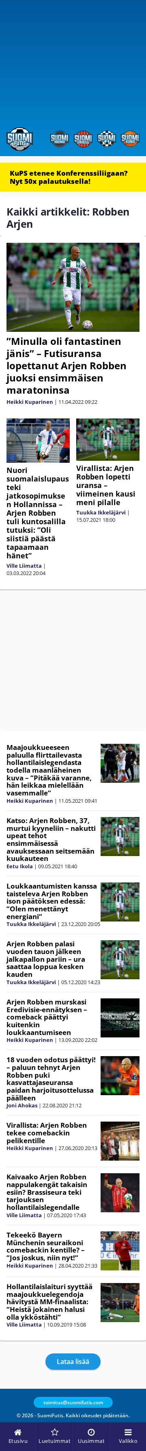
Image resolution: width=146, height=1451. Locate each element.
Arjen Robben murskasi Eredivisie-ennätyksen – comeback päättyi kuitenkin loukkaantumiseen (46, 1017)
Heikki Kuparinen (29, 401)
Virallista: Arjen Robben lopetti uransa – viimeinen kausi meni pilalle (105, 485)
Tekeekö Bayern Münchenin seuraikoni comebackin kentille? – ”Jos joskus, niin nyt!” (45, 1246)
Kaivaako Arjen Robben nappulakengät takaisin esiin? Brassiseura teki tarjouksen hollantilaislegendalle (46, 1192)
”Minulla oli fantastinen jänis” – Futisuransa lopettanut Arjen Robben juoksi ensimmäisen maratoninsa (66, 365)
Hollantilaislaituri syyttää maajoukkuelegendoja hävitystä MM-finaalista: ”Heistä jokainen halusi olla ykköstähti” (49, 1302)
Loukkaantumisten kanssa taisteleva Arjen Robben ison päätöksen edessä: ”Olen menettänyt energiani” (51, 901)
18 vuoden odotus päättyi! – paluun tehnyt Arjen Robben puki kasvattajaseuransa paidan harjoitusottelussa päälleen (51, 1078)
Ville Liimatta (24, 565)
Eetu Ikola (19, 866)
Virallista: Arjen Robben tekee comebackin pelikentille (46, 1132)
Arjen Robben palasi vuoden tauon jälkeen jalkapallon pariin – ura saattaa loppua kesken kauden (45, 959)
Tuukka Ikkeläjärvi (101, 512)
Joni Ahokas (21, 1105)
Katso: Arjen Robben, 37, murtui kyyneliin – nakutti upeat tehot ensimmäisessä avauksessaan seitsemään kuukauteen (51, 839)
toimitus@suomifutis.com (73, 1402)
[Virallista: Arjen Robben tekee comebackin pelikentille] (120, 1141)
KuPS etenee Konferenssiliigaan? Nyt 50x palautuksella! (69, 177)
